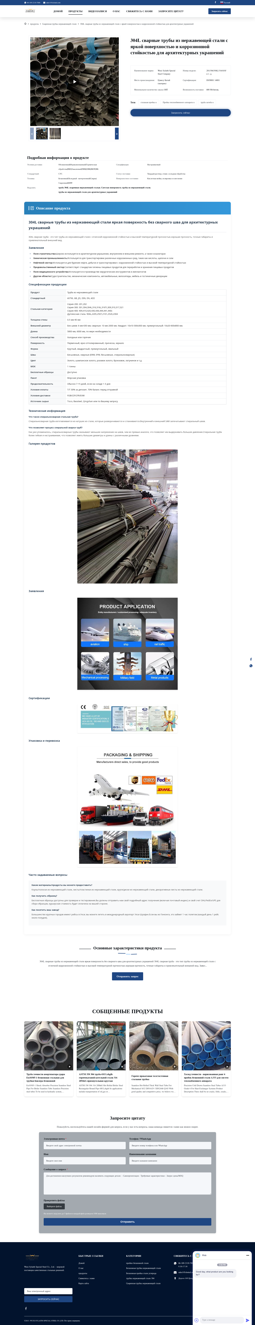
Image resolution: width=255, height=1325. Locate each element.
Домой (58, 11)
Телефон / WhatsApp (140, 1138)
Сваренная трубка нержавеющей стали (59, 23)
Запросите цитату (171, 11)
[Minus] (247, 1255)
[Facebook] (215, 2)
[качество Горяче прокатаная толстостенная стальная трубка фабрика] (153, 1045)
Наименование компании (142, 1154)
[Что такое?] (251, 665)
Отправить (127, 1221)
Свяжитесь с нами (139, 11)
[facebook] (26, 1308)
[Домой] (25, 23)
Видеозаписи (97, 11)
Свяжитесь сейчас (48, 1092)
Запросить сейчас (219, 11)
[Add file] (196, 1320)
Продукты (75, 11)
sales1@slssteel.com (53, 2)
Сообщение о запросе (56, 1169)
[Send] (247, 1320)
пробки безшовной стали (137, 1263)
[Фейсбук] (251, 659)
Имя (46, 1154)
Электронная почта (55, 1138)
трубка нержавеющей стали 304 (140, 1278)
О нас (116, 11)
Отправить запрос (128, 976)
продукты (34, 23)
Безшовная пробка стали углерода (141, 1273)
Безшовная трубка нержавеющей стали (143, 1268)
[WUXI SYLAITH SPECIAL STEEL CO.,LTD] (30, 11)
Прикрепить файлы (54, 1200)
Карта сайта (84, 1283)
